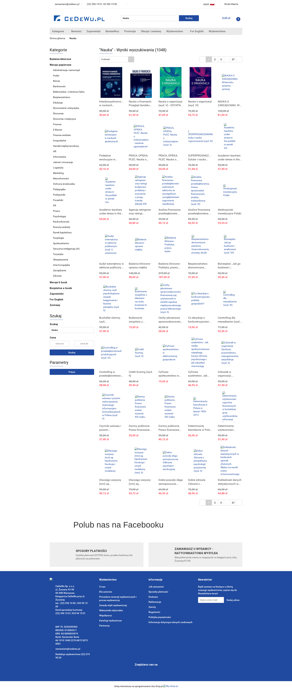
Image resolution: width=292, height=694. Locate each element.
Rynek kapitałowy (62, 232)
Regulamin (154, 612)
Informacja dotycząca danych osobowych (170, 622)
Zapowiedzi (94, 31)
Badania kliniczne (60, 59)
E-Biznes (57, 129)
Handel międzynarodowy (66, 146)
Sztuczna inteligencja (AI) (66, 248)
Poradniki (58, 200)
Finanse (57, 124)
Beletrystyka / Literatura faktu (69, 91)
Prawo (56, 211)
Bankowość (59, 86)
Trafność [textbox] (105, 59)
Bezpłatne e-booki (61, 288)
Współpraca (105, 615)
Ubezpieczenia (60, 259)
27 (233, 59)
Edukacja (58, 102)
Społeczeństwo (61, 243)
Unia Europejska (61, 265)
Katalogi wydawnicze (110, 620)
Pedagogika (59, 189)
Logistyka (58, 167)
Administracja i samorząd (66, 70)
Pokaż (72, 372)
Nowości (76, 31)
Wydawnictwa (217, 31)
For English (197, 31)
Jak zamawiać (156, 586)
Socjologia (58, 238)
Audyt (56, 75)
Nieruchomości (61, 178)
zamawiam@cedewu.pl (67, 648)
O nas (102, 586)
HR (54, 151)
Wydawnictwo (175, 31)
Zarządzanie (59, 270)
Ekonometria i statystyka (66, 108)
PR (54, 205)
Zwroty (152, 607)
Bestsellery (112, 31)
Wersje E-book (59, 282)
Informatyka (59, 156)
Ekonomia (58, 113)
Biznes (56, 81)
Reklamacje (155, 602)
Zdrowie (57, 275)
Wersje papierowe (61, 64)
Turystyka (58, 254)
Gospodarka (59, 140)
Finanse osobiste (62, 135)
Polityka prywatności (160, 617)
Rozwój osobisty (61, 227)
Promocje (130, 31)
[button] (108, 579)
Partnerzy (104, 625)
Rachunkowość (61, 221)
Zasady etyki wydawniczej (113, 605)
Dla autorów (105, 591)
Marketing (58, 173)
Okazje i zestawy (151, 31)
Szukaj (71, 352)
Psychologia (59, 216)
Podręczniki (59, 194)
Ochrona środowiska (64, 184)
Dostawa (153, 596)
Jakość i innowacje (63, 162)
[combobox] (116, 59)
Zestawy (55, 305)
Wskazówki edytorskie (111, 610)
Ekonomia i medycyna (64, 119)
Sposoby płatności (158, 591)
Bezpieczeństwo (61, 97)
